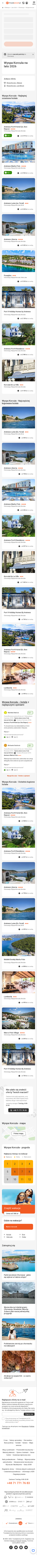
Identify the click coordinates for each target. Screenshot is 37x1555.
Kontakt (18, 1443)
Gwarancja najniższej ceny (21, 1455)
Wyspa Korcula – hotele (14, 702)
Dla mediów (28, 1440)
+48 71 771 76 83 (18, 1483)
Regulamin (25, 1426)
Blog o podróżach (8, 1450)
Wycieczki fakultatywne (14, 1465)
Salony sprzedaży (15, 1440)
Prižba (24, 1237)
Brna (23, 1234)
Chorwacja (21, 7)
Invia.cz (13, 1541)
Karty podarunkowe (9, 1459)
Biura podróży (9, 1443)
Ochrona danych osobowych (25, 1469)
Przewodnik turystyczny (24, 1450)
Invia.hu (24, 1541)
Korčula (8, 1234)
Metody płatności (9, 1452)
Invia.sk (18, 1541)
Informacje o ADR (28, 1472)
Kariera (25, 1443)
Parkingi (20, 1459)
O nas (6, 1440)
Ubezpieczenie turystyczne (23, 1462)
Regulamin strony (8, 1469)
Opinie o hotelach (22, 1452)
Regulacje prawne (19, 1474)
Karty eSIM (27, 1465)
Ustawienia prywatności (12, 1472)
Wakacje (7, 7)
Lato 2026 (14, 7)
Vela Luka (9, 1237)
